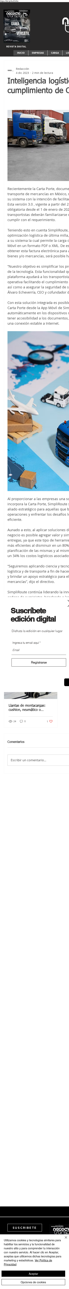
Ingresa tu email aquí (25, 642)
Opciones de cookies (33, 1282)
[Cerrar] (63, 1239)
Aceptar (33, 1274)
